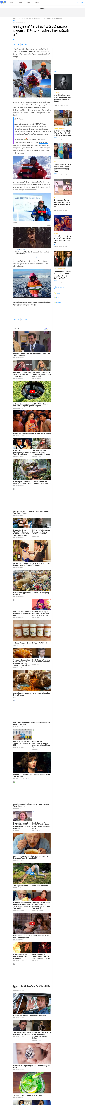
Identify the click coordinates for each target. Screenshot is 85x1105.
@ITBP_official (39, 124)
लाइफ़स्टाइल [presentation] (56, 92)
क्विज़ (28, 2)
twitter (14, 98)
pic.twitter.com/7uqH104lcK (36, 139)
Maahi (15, 40)
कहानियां (20, 2)
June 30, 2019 (43, 142)
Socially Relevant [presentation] (59, 128)
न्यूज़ (19, 18)
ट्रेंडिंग (11, 2)
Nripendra (56, 104)
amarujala (15, 222)
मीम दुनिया (37, 2)
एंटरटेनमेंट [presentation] (56, 233)
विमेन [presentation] (55, 162)
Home (15, 18)
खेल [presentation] (54, 197)
